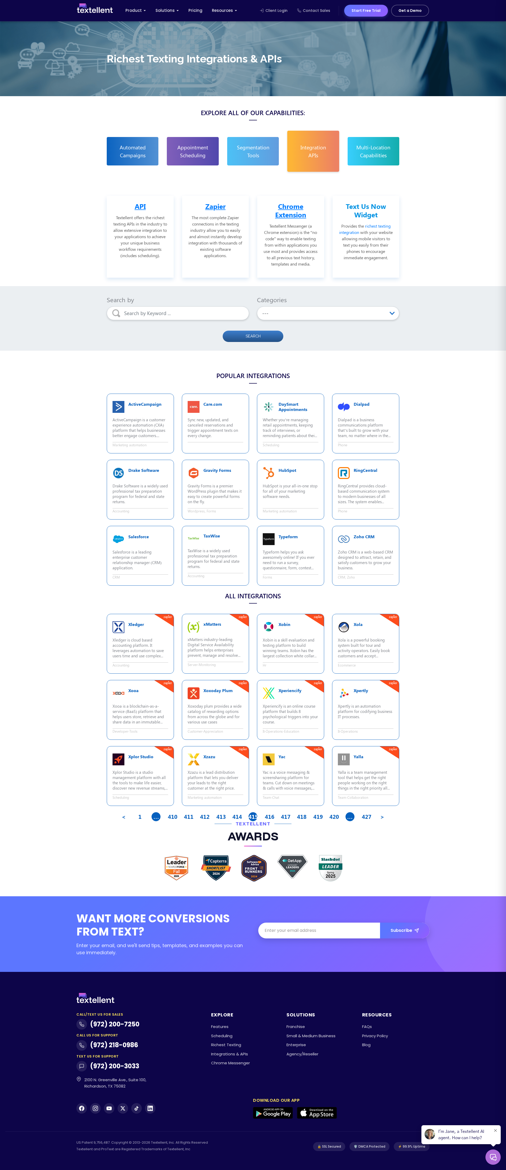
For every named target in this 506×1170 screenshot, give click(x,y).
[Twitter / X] (123, 1108)
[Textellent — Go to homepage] (95, 10)
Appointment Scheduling (192, 151)
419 (317, 816)
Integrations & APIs (229, 1054)
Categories (272, 299)
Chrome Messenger (230, 1063)
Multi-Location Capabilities (373, 151)
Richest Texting (226, 1044)
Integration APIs (313, 151)
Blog (366, 1044)
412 (204, 816)
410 (172, 816)
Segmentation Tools (253, 151)
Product (133, 10)
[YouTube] (109, 1108)
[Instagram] (95, 1108)
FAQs (367, 1026)
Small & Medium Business (310, 1036)
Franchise (295, 1026)
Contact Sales (316, 10)
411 (188, 816)
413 (220, 816)
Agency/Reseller (302, 1054)
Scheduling (221, 1036)
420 (333, 816)
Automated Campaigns (133, 151)
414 (236, 816)
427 (366, 816)
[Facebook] (81, 1108)
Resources (222, 10)
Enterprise (296, 1044)
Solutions (165, 10)
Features (219, 1026)
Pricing (195, 10)
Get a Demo (410, 10)
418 (301, 816)
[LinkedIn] (150, 1108)
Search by (120, 299)
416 (269, 816)
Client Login (276, 10)
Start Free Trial (366, 10)
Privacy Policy (375, 1036)
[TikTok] (136, 1108)
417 (285, 816)
